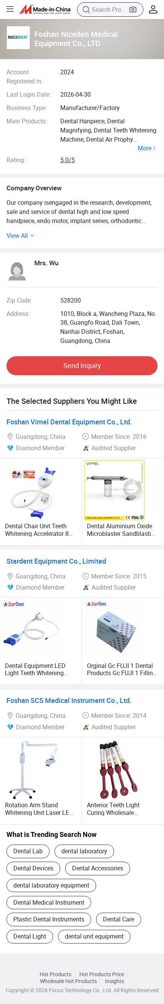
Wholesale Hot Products (68, 981)
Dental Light (29, 936)
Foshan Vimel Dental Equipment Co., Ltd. (69, 421)
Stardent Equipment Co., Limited (56, 561)
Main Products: (26, 121)
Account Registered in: (24, 76)
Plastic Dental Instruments (48, 919)
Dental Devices (33, 868)
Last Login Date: (28, 94)
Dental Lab (28, 851)
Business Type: (26, 108)
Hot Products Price (101, 974)
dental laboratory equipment (51, 885)
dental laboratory (84, 851)
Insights (114, 981)
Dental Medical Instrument (48, 902)
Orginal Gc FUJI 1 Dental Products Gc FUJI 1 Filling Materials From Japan (121, 672)
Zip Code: (19, 300)
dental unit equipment (94, 936)
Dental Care (118, 919)
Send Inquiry (82, 365)
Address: (18, 313)
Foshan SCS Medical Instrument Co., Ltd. (69, 700)
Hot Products (55, 974)
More (144, 148)
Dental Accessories (97, 868)
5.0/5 (67, 160)
